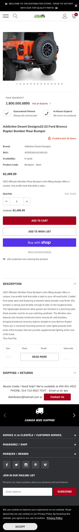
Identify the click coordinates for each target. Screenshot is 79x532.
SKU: (6, 152)
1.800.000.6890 (18, 103)
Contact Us (57, 397)
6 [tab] (34, 84)
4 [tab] (27, 84)
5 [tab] (31, 84)
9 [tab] (44, 84)
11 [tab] (51, 84)
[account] (65, 16)
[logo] (39, 16)
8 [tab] (41, 84)
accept (20, 527)
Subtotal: (7, 210)
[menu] (6, 16)
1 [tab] (17, 84)
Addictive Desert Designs (38, 146)
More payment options (39, 252)
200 (9, 259)
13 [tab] (58, 84)
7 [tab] (38, 84)
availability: (9, 158)
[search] (15, 16)
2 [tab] (20, 84)
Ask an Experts (40, 103)
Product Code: (11, 164)
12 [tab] (55, 84)
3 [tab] (24, 84)
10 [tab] (48, 84)
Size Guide (70, 193)
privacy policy (55, 518)
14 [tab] (62, 84)
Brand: (6, 146)
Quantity (7, 193)
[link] (7, 465)
